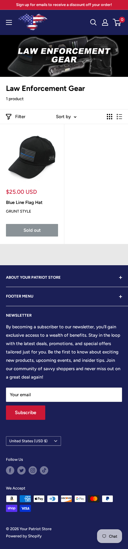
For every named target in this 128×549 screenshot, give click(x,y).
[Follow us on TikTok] (44, 470)
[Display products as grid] (109, 116)
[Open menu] (9, 22)
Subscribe (25, 412)
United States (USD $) (28, 441)
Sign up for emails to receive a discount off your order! (64, 4)
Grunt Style (18, 211)
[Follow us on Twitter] (21, 470)
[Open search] (93, 22)
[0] (117, 22)
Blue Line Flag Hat (24, 202)
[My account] (105, 22)
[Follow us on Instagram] (33, 470)
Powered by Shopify (24, 536)
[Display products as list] (119, 116)
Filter (20, 116)
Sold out (32, 230)
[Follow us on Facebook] (10, 470)
